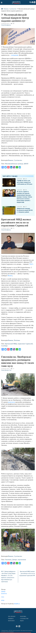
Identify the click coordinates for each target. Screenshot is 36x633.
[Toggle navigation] (2, 2)
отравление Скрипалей (25, 344)
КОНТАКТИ (11, 620)
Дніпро (14, 559)
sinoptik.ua (17, 603)
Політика (17, 340)
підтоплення (22, 559)
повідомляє (15, 55)
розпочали (11, 402)
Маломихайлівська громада (14, 164)
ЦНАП (26, 164)
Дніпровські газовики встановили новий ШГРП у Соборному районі (25, 210)
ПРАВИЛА (11, 618)
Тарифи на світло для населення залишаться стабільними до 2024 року (24, 182)
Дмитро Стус (8, 370)
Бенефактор (8, 25)
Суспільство (12, 9)
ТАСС (31, 264)
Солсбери (4, 346)
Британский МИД (11, 344)
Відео (22, 620)
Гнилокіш (8, 559)
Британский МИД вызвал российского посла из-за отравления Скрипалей (27, 573)
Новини (6, 9)
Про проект (11, 616)
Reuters (10, 275)
